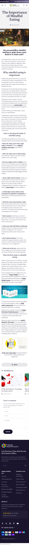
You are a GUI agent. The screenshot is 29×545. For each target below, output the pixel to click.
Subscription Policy (21, 487)
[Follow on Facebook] (2, 523)
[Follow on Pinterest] (14, 523)
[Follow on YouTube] (18, 523)
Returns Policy (20, 484)
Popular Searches (5, 544)
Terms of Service (20, 482)
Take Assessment (6, 479)
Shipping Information (19, 475)
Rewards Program (6, 492)
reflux (20, 171)
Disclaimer (19, 493)
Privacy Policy (12, 405)
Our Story (4, 482)
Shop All (3, 476)
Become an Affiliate (7, 489)
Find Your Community (5, 485)
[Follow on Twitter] (6, 523)
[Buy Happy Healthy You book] (14, 343)
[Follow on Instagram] (10, 523)
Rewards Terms (20, 490)
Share (15, 364)
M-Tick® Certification (5, 496)
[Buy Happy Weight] (14, 292)
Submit (8, 431)
